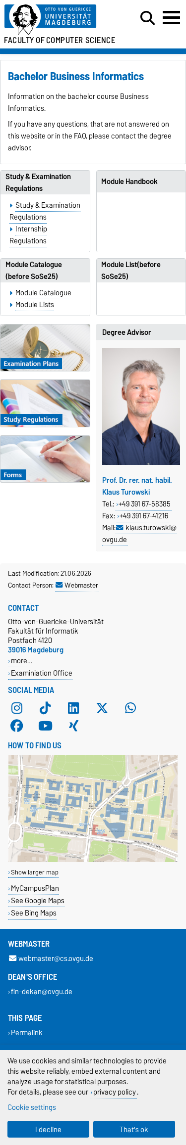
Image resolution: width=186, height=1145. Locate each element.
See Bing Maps (34, 913)
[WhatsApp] (130, 708)
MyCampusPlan (35, 888)
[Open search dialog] (147, 18)
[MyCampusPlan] (93, 860)
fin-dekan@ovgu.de (41, 991)
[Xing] (73, 725)
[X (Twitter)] (102, 708)
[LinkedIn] (73, 708)
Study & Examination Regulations (38, 182)
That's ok (134, 1129)
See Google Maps (37, 900)
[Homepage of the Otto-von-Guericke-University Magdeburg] (57, 20)
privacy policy (114, 1092)
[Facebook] (17, 725)
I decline (48, 1129)
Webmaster (81, 585)
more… (21, 660)
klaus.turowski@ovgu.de (139, 534)
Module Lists (34, 305)
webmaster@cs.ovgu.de (55, 958)
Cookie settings (31, 1107)
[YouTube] (45, 725)
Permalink (27, 1032)
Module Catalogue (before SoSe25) (33, 270)
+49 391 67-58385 (145, 504)
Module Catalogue (43, 293)
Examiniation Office (41, 673)
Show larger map (35, 872)
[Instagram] (17, 708)
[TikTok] (45, 708)
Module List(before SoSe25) (131, 270)
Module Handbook (129, 181)
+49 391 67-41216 (144, 516)
